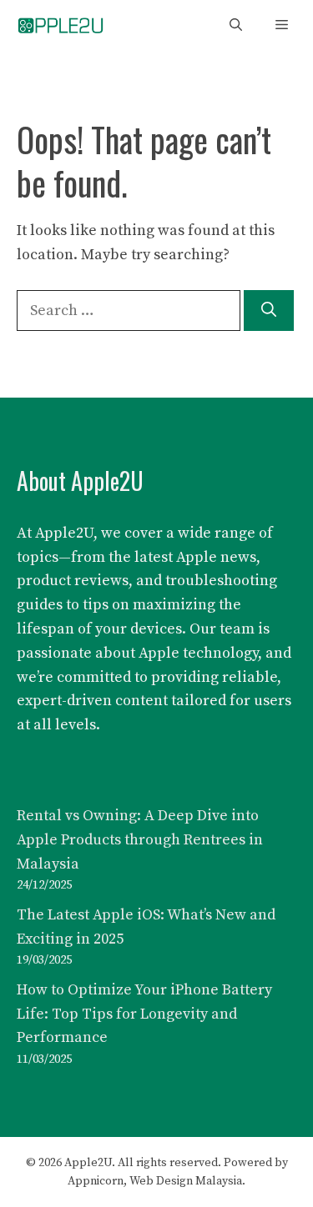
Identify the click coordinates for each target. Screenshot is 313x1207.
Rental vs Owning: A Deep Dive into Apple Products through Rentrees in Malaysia (140, 840)
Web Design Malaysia (185, 1181)
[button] (236, 25)
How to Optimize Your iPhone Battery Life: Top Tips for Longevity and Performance (144, 1014)
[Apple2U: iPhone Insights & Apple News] (60, 25)
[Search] (269, 310)
